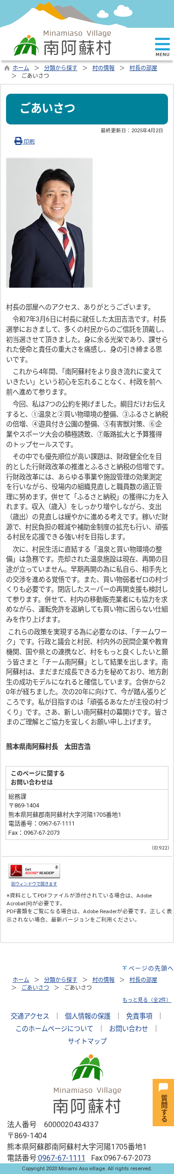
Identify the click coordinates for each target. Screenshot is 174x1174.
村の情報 (103, 68)
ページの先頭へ (151, 968)
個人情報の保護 (87, 1016)
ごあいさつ (35, 988)
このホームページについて (54, 1029)
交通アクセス (30, 1016)
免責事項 (139, 1016)
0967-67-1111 (61, 1158)
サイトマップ (87, 1041)
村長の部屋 (143, 68)
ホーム (21, 68)
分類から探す (60, 68)
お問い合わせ (128, 1029)
